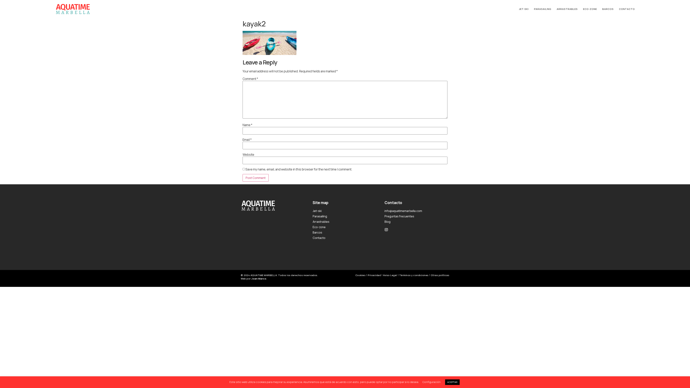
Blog (387, 222)
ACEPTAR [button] (452, 382)
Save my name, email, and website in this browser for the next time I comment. (298, 169)
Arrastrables (567, 9)
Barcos (608, 9)
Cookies (360, 275)
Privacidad (374, 275)
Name (247, 124)
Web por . (254, 278)
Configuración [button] (431, 382)
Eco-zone (590, 9)
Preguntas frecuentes (399, 216)
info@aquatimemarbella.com (403, 211)
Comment (250, 78)
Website (248, 154)
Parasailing (542, 9)
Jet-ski (524, 9)
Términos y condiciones (414, 275)
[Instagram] (386, 230)
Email (247, 139)
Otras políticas (440, 275)
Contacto (627, 9)
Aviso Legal (390, 275)
